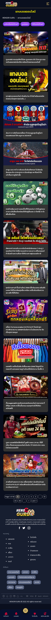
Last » (34, 500)
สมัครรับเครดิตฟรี (11, 24)
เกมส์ (10, 561)
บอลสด (32, 546)
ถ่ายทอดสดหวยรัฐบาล (26, 577)
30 (20, 500)
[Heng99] (19, 4)
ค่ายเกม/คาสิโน (35, 555)
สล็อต (10, 552)
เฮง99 (37, 582)
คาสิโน (10, 548)
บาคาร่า (10, 557)
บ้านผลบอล (34, 550)
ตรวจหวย (11, 582)
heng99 (20, 587)
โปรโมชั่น (33, 537)
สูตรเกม (33, 559)
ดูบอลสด (25, 24)
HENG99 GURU (8, 17)
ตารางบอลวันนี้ (13, 572)
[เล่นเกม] (25, 610)
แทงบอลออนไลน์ (24, 17)
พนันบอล (33, 541)
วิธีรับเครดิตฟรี (38, 24)
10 (44, 496)
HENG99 (11, 539)
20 (15, 500)
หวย (9, 543)
